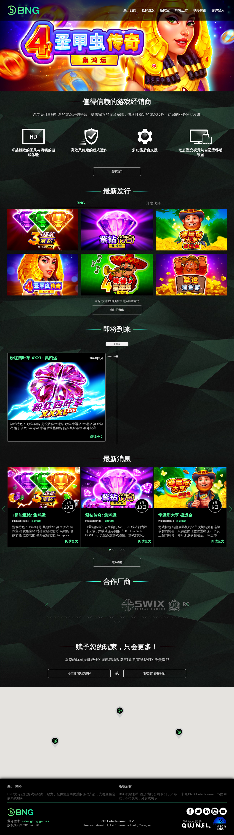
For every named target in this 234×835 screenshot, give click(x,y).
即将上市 (181, 10)
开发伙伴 (153, 203)
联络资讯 (199, 10)
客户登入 (218, 10)
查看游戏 (42, 232)
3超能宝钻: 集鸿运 (29, 515)
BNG (81, 203)
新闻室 (165, 10)
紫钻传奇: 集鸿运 (101, 515)
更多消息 (117, 562)
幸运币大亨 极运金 (175, 515)
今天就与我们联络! (79, 673)
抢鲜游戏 (148, 10)
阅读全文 (96, 437)
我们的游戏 (117, 309)
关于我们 (129, 10)
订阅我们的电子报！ (155, 673)
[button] (119, 712)
